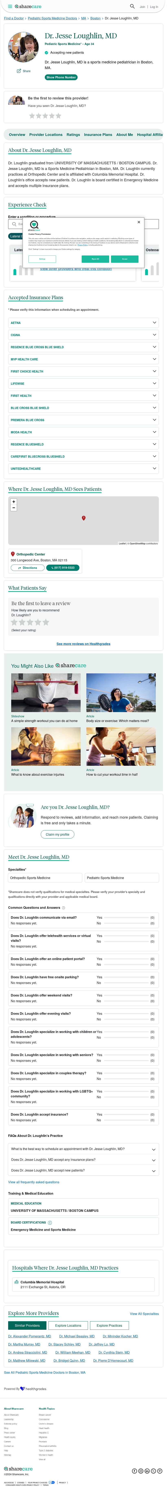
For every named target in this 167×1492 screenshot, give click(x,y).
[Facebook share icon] (134, 1472)
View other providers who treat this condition (76, 268)
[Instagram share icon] (141, 1472)
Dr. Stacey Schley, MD (64, 1344)
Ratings (73, 134)
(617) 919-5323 (64, 567)
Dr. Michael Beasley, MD (77, 1336)
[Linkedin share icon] (147, 1472)
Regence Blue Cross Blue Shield (37, 347)
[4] (51, 115)
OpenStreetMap (137, 543)
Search (132, 6)
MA (83, 18)
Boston (95, 18)
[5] (58, 115)
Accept (124, 259)
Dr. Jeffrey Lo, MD (102, 1344)
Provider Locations (46, 134)
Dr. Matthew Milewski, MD (26, 1360)
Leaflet (122, 543)
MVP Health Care (24, 359)
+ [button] (13, 501)
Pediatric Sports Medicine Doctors (52, 18)
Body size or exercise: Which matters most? (117, 720)
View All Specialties (144, 1313)
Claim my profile (57, 834)
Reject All (95, 259)
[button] (62, 907)
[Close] (138, 222)
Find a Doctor (14, 18)
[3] (45, 115)
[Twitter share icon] (153, 1472)
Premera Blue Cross (27, 420)
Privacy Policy (83, 245)
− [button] (13, 507)
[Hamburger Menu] (11, 6)
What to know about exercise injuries (37, 774)
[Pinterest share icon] (160, 1472)
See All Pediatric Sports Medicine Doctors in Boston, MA (45, 1372)
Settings (42, 259)
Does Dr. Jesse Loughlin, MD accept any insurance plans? (53, 1159)
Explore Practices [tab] (109, 1325)
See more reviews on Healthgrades (83, 643)
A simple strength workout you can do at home (44, 720)
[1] (31, 115)
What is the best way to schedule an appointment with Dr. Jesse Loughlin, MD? (68, 1148)
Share (27, 71)
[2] (38, 115)
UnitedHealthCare (26, 469)
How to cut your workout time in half (111, 774)
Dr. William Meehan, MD (72, 1352)
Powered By (12, 1389)
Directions (29, 568)
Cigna (15, 335)
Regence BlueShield (27, 444)
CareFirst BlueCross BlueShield (38, 456)
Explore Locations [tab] (68, 1325)
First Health (21, 396)
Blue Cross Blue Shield (30, 408)
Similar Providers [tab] (27, 1325)
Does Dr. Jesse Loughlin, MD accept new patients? (48, 1170)
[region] (83, 242)
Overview (17, 134)
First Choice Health (27, 371)
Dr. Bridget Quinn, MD (69, 1360)
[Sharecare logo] (49, 1469)
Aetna (16, 323)
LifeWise (17, 383)
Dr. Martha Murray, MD (24, 1344)
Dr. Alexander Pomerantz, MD (29, 1336)
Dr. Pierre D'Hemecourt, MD (113, 1360)
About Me (124, 134)
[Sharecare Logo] (28, 6)
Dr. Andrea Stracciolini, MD (27, 1352)
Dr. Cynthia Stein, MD (114, 1352)
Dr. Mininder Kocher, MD (120, 1336)
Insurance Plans (98, 134)
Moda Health (21, 432)
